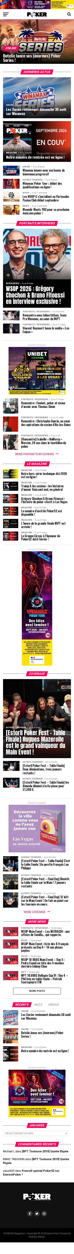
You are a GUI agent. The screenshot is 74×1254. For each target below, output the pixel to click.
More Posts (37, 990)
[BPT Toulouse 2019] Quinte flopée (45, 1151)
